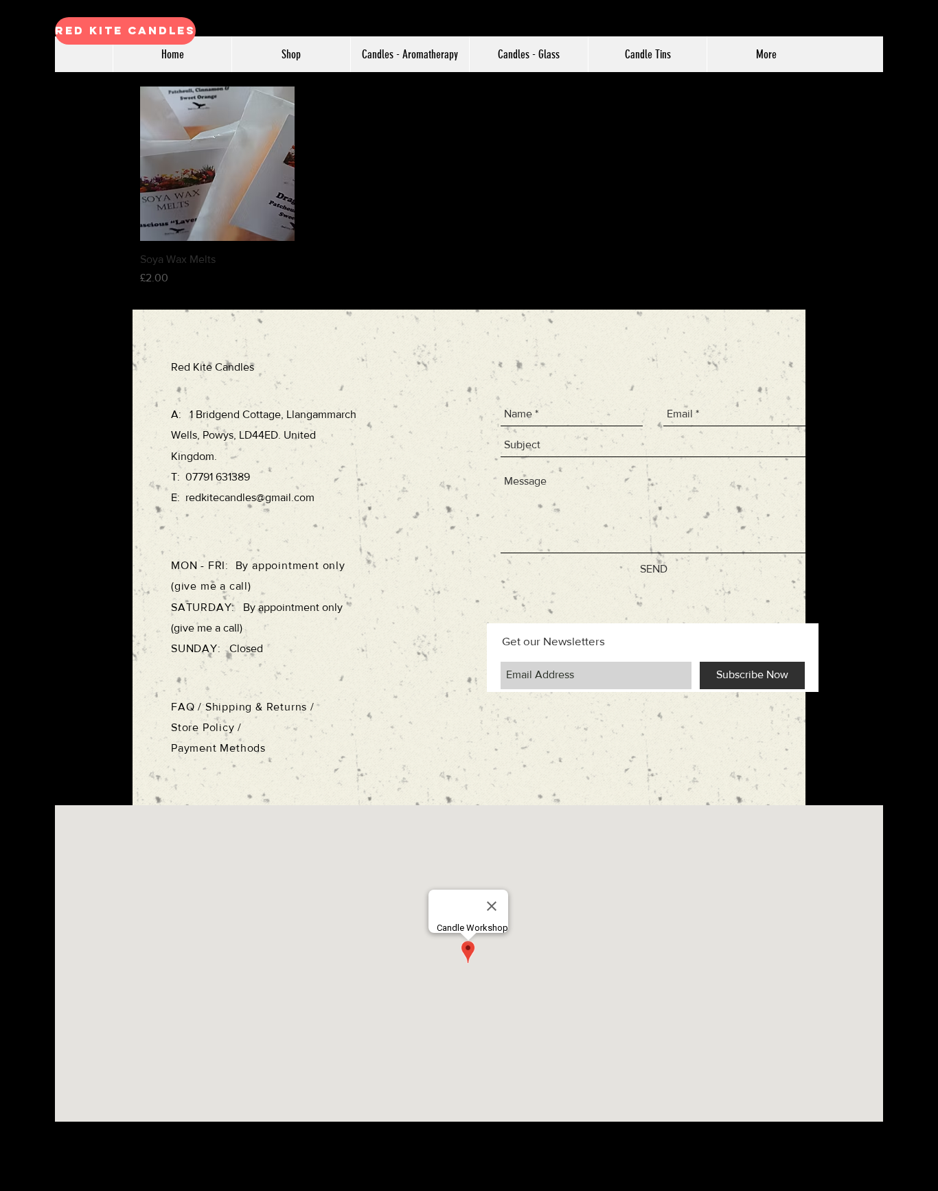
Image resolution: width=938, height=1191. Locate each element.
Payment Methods (218, 748)
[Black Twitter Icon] (911, 608)
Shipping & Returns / (259, 707)
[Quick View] (217, 163)
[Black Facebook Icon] (911, 555)
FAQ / (188, 707)
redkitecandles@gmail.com (249, 497)
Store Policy (204, 727)
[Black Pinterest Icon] (911, 635)
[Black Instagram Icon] (911, 582)
